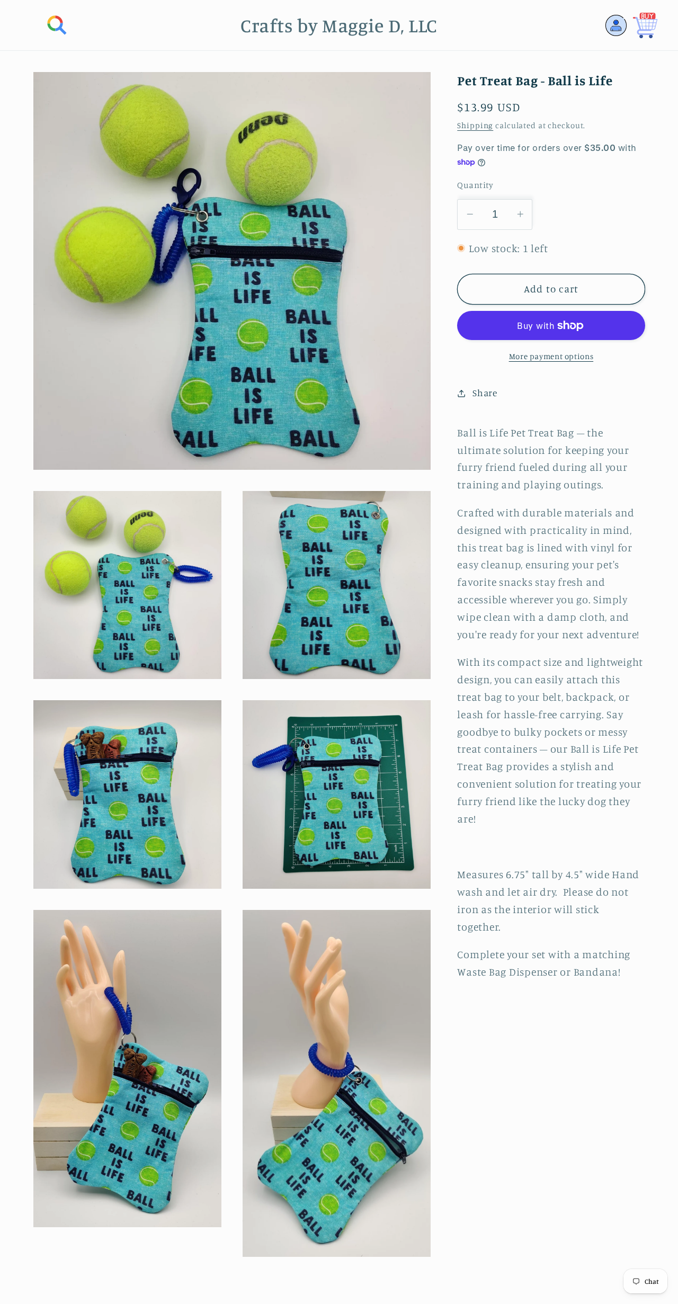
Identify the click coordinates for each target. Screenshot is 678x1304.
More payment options (551, 356)
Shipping (475, 125)
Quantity (475, 185)
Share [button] (484, 392)
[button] (57, 25)
